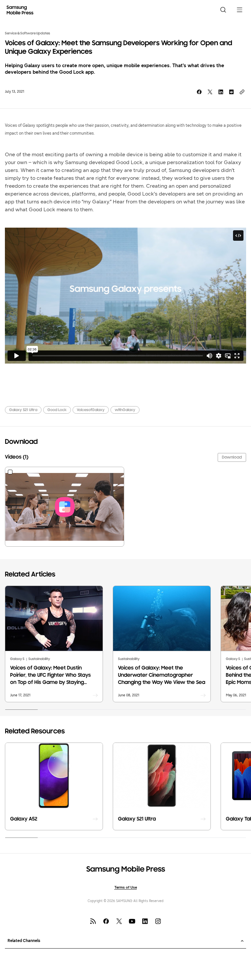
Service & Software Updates (27, 33)
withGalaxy (125, 410)
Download (232, 457)
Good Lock (57, 410)
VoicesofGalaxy (91, 410)
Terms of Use (125, 887)
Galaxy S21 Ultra (23, 410)
